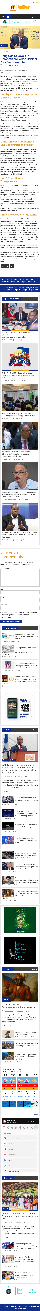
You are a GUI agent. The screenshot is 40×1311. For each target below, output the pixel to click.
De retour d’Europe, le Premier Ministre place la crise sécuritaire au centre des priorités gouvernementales (18, 334)
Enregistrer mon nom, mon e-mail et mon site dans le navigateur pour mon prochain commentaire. (18, 614)
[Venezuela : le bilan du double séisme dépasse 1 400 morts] (8, 855)
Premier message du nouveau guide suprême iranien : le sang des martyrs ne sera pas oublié (26, 880)
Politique (4, 45)
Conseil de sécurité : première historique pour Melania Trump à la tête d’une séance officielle (20, 894)
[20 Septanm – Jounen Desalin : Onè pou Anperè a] (8, 1034)
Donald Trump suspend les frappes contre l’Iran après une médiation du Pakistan (26, 866)
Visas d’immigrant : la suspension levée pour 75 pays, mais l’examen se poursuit (26, 1246)
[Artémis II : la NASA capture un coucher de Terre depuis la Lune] (8, 826)
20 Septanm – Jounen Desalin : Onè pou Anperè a (26, 1033)
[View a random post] (37, 16)
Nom (2, 589)
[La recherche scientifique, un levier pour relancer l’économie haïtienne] (8, 799)
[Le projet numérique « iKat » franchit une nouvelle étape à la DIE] (8, 840)
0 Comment (7, 72)
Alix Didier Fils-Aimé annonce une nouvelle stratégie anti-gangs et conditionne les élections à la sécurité (19, 494)
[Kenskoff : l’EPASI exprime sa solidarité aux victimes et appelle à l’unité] (8, 1274)
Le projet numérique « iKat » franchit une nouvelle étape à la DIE (26, 840)
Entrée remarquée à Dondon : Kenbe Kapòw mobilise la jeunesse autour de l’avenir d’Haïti (20, 1216)
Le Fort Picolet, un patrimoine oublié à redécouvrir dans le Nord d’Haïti (26, 1056)
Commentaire (6, 568)
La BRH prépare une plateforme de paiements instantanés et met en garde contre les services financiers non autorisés (19, 769)
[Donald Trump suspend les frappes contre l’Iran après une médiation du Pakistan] (8, 866)
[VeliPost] (3, 16)
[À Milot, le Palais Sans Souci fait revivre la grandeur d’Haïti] (8, 1045)
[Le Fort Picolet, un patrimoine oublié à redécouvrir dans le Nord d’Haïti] (8, 1056)
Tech (13, 760)
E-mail (3, 597)
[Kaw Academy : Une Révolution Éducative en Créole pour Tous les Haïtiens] (8, 636)
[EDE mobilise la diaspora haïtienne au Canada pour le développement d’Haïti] (20, 397)
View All (34, 730)
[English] (34, 3)
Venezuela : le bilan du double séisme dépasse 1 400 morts (26, 854)
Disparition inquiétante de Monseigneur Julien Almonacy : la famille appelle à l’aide (26, 665)
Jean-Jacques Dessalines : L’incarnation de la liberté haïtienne (18, 1005)
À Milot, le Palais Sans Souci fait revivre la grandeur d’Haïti (26, 1044)
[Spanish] (37, 3)
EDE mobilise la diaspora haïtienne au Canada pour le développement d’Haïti (18, 414)
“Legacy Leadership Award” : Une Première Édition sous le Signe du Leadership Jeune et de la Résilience (19, 680)
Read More (6, 791)
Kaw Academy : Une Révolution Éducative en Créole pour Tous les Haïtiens (26, 636)
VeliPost (17, 340)
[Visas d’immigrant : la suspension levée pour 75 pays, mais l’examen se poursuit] (8, 1245)
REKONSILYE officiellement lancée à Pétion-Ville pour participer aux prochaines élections (18, 1260)
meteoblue (35, 1114)
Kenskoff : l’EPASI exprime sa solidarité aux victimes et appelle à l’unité (25, 1275)
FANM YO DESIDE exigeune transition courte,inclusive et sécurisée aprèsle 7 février (18, 375)
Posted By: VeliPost (8, 70)
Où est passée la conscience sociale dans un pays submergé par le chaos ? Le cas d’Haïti (19, 651)
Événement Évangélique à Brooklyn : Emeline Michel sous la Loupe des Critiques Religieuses (20, 289)
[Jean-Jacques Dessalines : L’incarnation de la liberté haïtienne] (20, 987)
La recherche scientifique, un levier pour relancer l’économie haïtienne (26, 800)
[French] (35, 3)
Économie (6, 760)
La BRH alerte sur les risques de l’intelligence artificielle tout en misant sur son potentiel (26, 813)
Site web (3, 605)
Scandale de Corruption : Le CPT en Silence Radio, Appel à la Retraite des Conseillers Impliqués (20, 534)
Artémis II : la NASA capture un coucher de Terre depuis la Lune (26, 827)
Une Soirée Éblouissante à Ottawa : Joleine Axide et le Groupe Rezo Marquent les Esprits (18, 281)
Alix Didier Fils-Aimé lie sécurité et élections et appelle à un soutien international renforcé (16, 453)
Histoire (5, 999)
